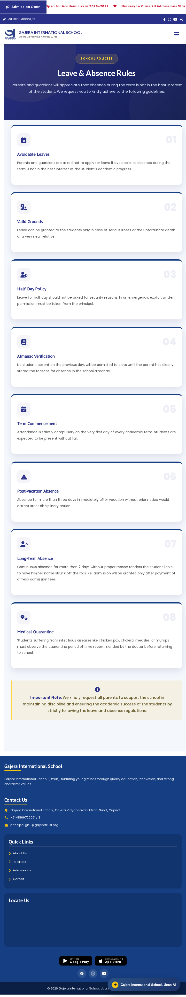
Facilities (17, 861)
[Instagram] (169, 19)
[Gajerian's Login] (181, 19)
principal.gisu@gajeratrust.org (34, 825)
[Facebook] (164, 19)
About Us (18, 853)
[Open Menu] (176, 34)
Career (16, 879)
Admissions (20, 870)
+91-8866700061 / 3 (21, 19)
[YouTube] (175, 19)
